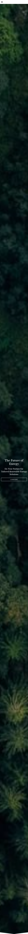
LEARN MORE (14, 479)
